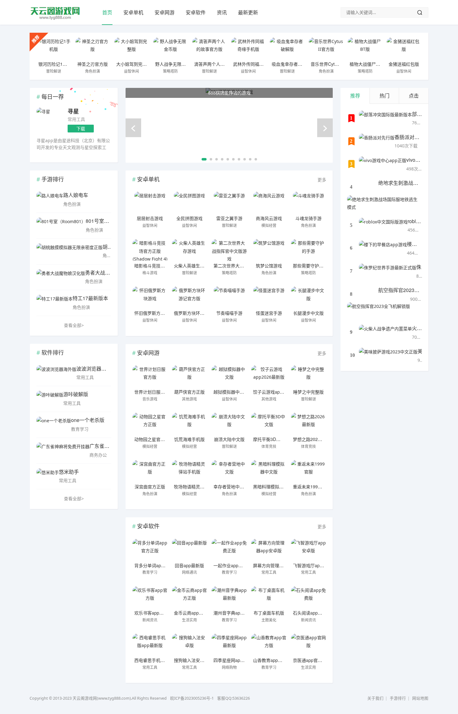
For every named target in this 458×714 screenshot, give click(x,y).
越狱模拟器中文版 (230, 392)
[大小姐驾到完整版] (131, 48)
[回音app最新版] (189, 550)
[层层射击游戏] (150, 202)
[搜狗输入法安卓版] (189, 644)
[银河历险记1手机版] (53, 48)
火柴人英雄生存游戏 (193, 265)
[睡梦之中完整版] (308, 376)
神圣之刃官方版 (92, 64)
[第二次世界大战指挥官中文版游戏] (229, 250)
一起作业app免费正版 (234, 565)
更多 (321, 180)
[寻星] (43, 111)
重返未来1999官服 (311, 486)
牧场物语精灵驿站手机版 (198, 486)
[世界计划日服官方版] (150, 376)
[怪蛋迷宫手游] (268, 297)
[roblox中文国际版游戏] (383, 225)
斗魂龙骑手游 (308, 218)
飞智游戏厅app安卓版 (314, 565)
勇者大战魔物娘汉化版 (110, 272)
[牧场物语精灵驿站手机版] (189, 471)
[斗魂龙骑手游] (308, 202)
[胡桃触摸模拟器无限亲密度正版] (69, 251)
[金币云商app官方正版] (189, 597)
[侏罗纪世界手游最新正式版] (387, 271)
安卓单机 (133, 12)
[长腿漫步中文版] (308, 297)
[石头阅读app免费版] (308, 597)
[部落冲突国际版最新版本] (385, 118)
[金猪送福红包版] (404, 48)
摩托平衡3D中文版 (271, 439)
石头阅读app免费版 (312, 613)
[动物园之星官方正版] (150, 423)
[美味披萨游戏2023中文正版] (388, 355)
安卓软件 (196, 12)
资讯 (222, 12)
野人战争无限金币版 (174, 64)
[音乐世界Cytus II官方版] (326, 48)
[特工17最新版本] (54, 302)
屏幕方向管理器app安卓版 (278, 565)
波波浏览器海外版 (96, 368)
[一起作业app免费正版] (229, 550)
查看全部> (74, 325)
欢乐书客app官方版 (153, 613)
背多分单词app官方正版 (157, 565)
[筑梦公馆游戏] (268, 250)
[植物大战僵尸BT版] (365, 48)
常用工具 (76, 119)
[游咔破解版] (49, 398)
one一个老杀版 (87, 420)
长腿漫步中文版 (308, 313)
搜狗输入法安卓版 (191, 660)
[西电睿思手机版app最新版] (150, 644)
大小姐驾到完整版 (133, 64)
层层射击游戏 (150, 218)
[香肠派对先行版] (376, 141)
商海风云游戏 (269, 218)
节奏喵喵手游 (229, 313)
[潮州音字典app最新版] (229, 597)
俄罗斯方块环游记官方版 (198, 313)
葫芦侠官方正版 (189, 392)
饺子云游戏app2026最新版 (279, 392)
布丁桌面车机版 (269, 613)
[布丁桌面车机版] (268, 597)
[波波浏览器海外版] (56, 373)
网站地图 (420, 698)
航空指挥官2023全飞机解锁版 (411, 290)
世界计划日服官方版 (154, 392)
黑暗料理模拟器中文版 (275, 486)
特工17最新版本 (90, 298)
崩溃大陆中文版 (229, 439)
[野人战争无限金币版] (170, 48)
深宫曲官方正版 (150, 486)
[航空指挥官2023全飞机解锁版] (378, 310)
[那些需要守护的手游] (308, 250)
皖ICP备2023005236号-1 (192, 698)
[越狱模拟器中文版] (229, 376)
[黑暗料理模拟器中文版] (268, 471)
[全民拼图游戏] (189, 202)
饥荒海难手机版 (189, 439)
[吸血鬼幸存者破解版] (287, 48)
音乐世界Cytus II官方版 (333, 64)
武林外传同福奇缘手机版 (257, 64)
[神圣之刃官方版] (92, 48)
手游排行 (398, 698)
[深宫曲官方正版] (150, 471)
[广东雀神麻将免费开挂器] (62, 450)
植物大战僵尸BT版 (368, 64)
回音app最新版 (189, 565)
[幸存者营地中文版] (229, 471)
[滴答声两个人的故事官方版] (209, 48)
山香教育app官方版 (272, 660)
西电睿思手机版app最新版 (159, 660)
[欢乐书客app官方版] (150, 597)
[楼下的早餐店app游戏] (383, 248)
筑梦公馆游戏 (269, 265)
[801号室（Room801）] (61, 225)
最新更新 (248, 12)
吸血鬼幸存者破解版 (291, 64)
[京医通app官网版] (308, 644)
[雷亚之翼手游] (229, 202)
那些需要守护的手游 (312, 265)
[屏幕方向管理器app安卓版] (268, 550)
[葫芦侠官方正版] (189, 376)
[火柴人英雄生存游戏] (189, 250)
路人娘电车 (75, 195)
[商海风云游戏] (268, 202)
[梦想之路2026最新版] (308, 423)
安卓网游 (164, 12)
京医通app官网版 (310, 660)
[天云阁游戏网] (55, 19)
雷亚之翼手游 (229, 218)
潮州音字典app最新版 (234, 613)
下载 (80, 129)
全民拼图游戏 (189, 218)
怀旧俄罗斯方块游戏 (154, 313)
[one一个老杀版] (53, 424)
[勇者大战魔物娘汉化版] (60, 277)
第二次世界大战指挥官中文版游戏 (246, 265)
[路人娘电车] (49, 199)
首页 (107, 12)
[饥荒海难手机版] (189, 423)
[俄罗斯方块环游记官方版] (189, 297)
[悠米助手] (47, 476)
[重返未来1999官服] (308, 471)
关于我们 (375, 698)
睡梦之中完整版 (308, 392)
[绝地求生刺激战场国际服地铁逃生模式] (384, 203)
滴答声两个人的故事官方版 (220, 64)
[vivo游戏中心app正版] (382, 164)
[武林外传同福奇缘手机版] (248, 48)
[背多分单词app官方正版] (150, 550)
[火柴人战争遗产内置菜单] (385, 332)
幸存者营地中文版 (230, 486)
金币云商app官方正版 (195, 613)
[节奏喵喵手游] (229, 297)
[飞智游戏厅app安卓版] (308, 550)
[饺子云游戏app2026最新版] (268, 376)
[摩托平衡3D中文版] (268, 423)
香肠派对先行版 (411, 137)
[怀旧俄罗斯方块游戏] (150, 297)
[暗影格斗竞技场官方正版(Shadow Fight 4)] (150, 250)
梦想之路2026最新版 (313, 439)
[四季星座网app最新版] (229, 644)
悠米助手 (69, 471)
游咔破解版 (75, 394)
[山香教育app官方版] (268, 644)
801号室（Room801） (111, 220)
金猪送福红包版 (404, 64)
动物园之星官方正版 (154, 439)
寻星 (73, 111)
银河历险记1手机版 (57, 64)
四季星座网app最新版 (234, 660)
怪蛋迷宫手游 (269, 313)
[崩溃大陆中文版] (229, 423)
